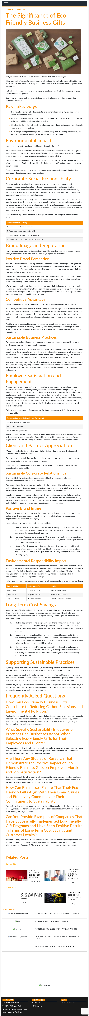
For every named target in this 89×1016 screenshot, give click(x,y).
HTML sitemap (37, 1006)
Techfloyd (9, 10)
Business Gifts (20, 10)
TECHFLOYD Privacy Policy (12, 1006)
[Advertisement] (44, 967)
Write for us (36, 1002)
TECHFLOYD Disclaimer (11, 1002)
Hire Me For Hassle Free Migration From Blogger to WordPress (14, 1011)
